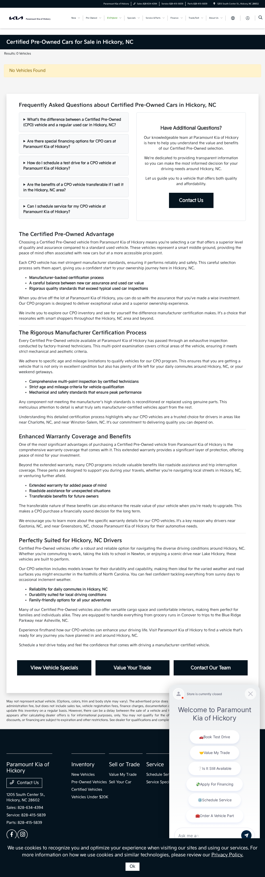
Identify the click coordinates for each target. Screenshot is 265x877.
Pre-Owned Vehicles (89, 782)
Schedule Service (161, 774)
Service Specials (160, 782)
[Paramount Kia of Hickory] (29, 18)
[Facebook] (11, 834)
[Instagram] (22, 834)
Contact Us (191, 200)
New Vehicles (83, 774)
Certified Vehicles (86, 789)
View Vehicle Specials (54, 668)
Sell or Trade (124, 764)
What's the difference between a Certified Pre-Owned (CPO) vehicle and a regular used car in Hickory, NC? (72, 122)
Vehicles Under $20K (89, 797)
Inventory (82, 764)
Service (155, 764)
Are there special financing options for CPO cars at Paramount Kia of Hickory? (69, 144)
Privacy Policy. (227, 855)
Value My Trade (123, 774)
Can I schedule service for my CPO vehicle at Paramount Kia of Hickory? (64, 209)
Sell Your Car (120, 782)
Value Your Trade (132, 668)
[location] (214, 4)
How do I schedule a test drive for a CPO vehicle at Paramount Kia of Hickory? (69, 166)
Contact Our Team (211, 668)
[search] (260, 18)
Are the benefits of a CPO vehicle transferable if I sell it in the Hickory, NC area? (73, 187)
